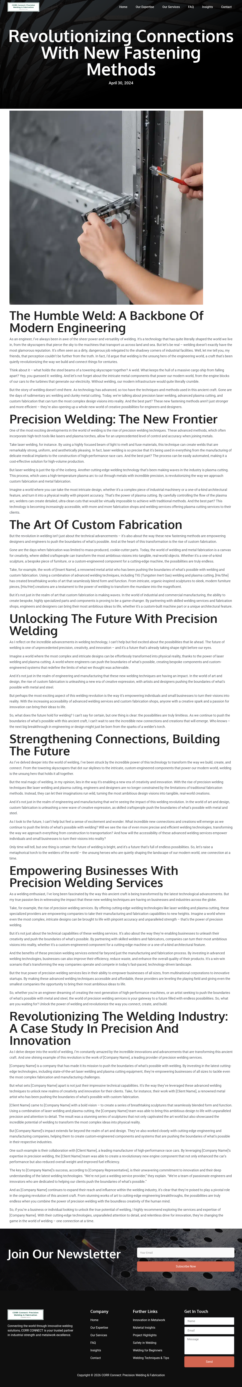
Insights (207, 7)
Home (123, 7)
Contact (226, 7)
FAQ (191, 7)
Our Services (171, 7)
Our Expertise (145, 7)
